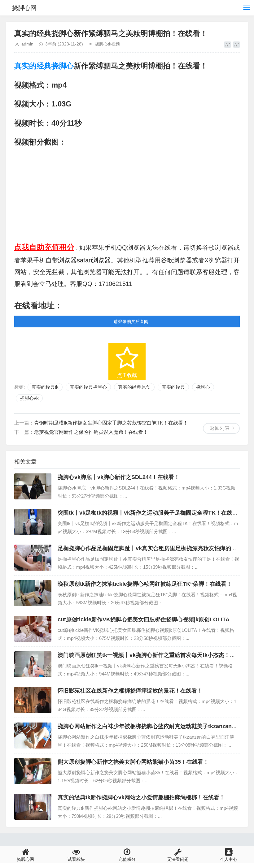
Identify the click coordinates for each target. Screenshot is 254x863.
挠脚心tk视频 (107, 43)
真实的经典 (173, 387)
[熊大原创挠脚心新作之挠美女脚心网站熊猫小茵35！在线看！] (32, 771)
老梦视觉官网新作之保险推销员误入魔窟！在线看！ (91, 432)
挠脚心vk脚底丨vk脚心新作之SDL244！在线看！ (119, 477)
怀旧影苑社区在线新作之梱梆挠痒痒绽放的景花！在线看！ (130, 691)
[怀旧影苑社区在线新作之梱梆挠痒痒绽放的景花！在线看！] (32, 700)
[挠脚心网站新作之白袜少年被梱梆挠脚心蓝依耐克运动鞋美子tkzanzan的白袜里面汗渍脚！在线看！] (32, 736)
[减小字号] (236, 44)
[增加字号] (227, 44)
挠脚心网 (24, 7)
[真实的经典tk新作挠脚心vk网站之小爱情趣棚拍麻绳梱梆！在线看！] (32, 807)
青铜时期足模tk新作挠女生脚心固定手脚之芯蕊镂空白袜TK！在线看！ (111, 422)
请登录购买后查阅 (131, 321)
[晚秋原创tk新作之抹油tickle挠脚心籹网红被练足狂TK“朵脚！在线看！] (32, 593)
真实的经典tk (45, 387)
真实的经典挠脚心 (44, 66)
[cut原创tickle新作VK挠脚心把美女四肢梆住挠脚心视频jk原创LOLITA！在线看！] (32, 629)
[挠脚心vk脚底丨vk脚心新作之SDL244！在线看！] (32, 486)
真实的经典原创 (134, 387)
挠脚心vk (29, 398)
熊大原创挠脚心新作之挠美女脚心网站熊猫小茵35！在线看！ (133, 762)
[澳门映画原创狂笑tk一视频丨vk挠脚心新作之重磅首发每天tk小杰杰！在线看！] (32, 664)
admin (27, 43)
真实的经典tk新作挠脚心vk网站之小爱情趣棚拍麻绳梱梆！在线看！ (141, 797)
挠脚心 (203, 387)
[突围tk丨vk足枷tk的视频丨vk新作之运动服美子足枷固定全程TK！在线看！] (32, 522)
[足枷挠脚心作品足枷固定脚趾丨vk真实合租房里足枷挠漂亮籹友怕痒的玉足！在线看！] (32, 558)
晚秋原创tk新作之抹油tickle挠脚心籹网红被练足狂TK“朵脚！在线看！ (145, 584)
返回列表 (220, 428)
